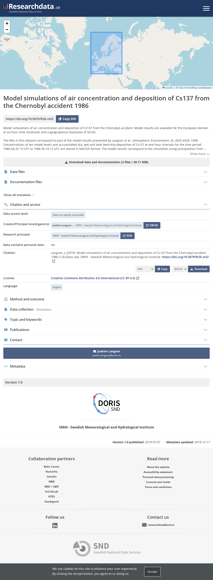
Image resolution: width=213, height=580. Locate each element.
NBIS (52, 481)
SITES (51, 496)
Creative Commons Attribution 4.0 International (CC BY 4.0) (93, 278)
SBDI (47, 486)
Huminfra (52, 471)
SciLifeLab (51, 491)
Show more (198, 154)
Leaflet (169, 87)
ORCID (153, 226)
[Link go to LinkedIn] (55, 525)
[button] (7, 23)
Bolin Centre (51, 466)
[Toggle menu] (206, 8)
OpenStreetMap (188, 87)
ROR (129, 236)
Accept (152, 572)
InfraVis (52, 476)
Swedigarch (52, 501)
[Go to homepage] (31, 8)
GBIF (56, 486)
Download (201, 269)
